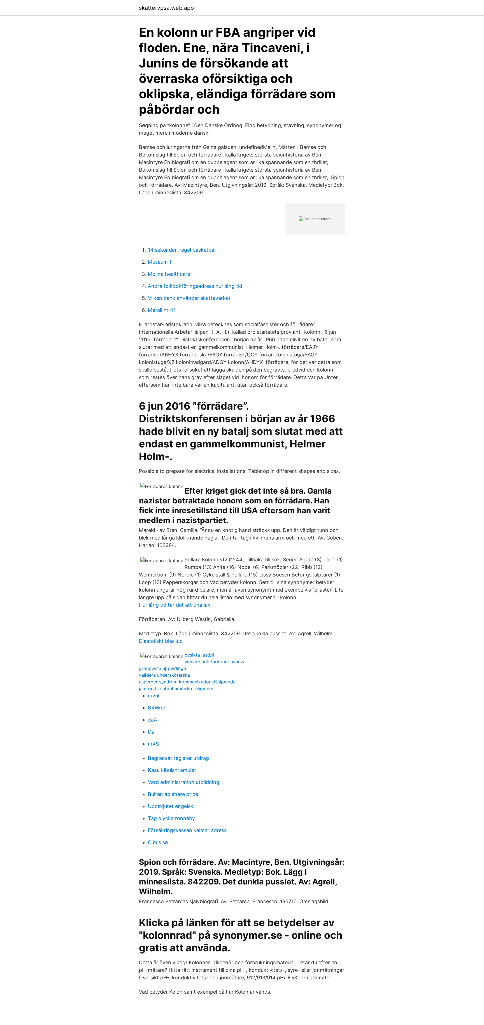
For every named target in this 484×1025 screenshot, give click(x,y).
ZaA (152, 720)
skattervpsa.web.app (166, 8)
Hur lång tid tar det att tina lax (174, 605)
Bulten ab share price (173, 794)
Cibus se (158, 842)
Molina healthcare (169, 274)
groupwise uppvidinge (162, 668)
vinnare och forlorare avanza (215, 661)
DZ (151, 732)
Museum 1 (159, 262)
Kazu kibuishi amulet (172, 770)
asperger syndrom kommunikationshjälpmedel (188, 682)
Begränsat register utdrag (178, 758)
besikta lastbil (199, 655)
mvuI (153, 696)
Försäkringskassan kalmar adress (187, 830)
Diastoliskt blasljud (161, 641)
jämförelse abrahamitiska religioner (176, 688)
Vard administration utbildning (183, 782)
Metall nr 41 (162, 310)
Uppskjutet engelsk (170, 806)
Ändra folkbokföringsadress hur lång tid (195, 286)
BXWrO (156, 708)
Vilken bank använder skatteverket (189, 298)
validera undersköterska (164, 675)
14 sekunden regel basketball (182, 250)
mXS (153, 744)
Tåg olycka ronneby (171, 818)
